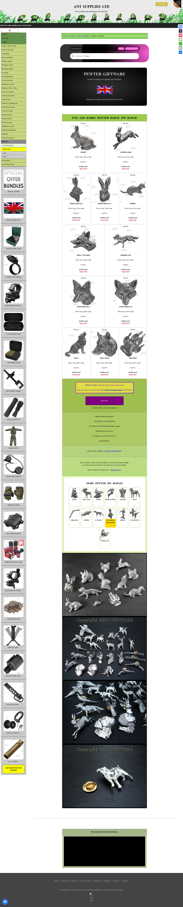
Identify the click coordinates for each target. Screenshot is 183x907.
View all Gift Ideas (131, 48)
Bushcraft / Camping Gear (10, 103)
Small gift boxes (115, 470)
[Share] (180, 52)
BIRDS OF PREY (110, 499)
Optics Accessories (8, 50)
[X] (180, 31)
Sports (5, 156)
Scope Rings (5, 53)
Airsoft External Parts (8, 96)
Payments (96, 881)
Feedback (107, 881)
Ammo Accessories (8, 92)
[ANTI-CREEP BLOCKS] (13, 531)
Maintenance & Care (8, 84)
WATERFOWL (134, 520)
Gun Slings (5, 73)
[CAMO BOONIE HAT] (13, 617)
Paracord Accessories (8, 107)
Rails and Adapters (7, 57)
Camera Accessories (8, 138)
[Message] (180, 39)
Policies (125, 881)
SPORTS (122, 520)
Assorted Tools (6, 99)
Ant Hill (65, 36)
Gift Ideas (72, 36)
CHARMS (123, 499)
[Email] (180, 48)
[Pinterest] (180, 35)
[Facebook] (180, 27)
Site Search (86, 881)
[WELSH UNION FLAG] (13, 218)
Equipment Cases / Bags (9, 88)
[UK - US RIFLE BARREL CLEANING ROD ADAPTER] (13, 759)
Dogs (4, 153)
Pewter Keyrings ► (8, 145)
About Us (64, 881)
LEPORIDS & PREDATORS (110, 521)
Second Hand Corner (8, 164)
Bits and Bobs (6, 160)
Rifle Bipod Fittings (7, 69)
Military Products (7, 115)
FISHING (86, 520)
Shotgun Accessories (8, 126)
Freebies (116, 881)
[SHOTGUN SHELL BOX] (13, 246)
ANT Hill (5, 34)
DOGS (135, 499)
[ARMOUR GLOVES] (13, 503)
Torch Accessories (7, 80)
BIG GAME (86, 499)
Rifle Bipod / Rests (7, 65)
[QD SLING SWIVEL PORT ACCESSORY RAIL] (13, 702)
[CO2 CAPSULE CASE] (13, 332)
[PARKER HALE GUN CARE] (13, 560)
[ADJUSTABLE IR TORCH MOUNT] (13, 303)
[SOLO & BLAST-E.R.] (13, 417)
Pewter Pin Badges (83, 36)
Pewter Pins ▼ (7, 149)
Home (56, 881)
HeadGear (5, 134)
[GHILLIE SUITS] (13, 446)
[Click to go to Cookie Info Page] (177, 8)
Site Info (5, 38)
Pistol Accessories (7, 111)
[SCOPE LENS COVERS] (13, 275)
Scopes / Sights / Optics (9, 46)
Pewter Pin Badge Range (113, 390)
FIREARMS (74, 520)
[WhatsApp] (180, 44)
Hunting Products (7, 118)
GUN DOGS (98, 520)
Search (121, 48)
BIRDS (98, 499)
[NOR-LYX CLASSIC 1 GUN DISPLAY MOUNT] (13, 731)
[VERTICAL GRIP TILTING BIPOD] (13, 645)
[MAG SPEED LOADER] (13, 389)
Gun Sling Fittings (7, 76)
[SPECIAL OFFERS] (13, 189)
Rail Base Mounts (7, 61)
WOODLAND (105, 541)
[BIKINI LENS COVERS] (13, 474)
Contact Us (75, 881)
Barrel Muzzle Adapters (9, 130)
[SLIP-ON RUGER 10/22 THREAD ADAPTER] (13, 674)
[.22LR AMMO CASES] (13, 360)
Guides (4, 42)
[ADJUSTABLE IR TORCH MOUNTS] (13, 588)
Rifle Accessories (7, 122)
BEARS (74, 499)
